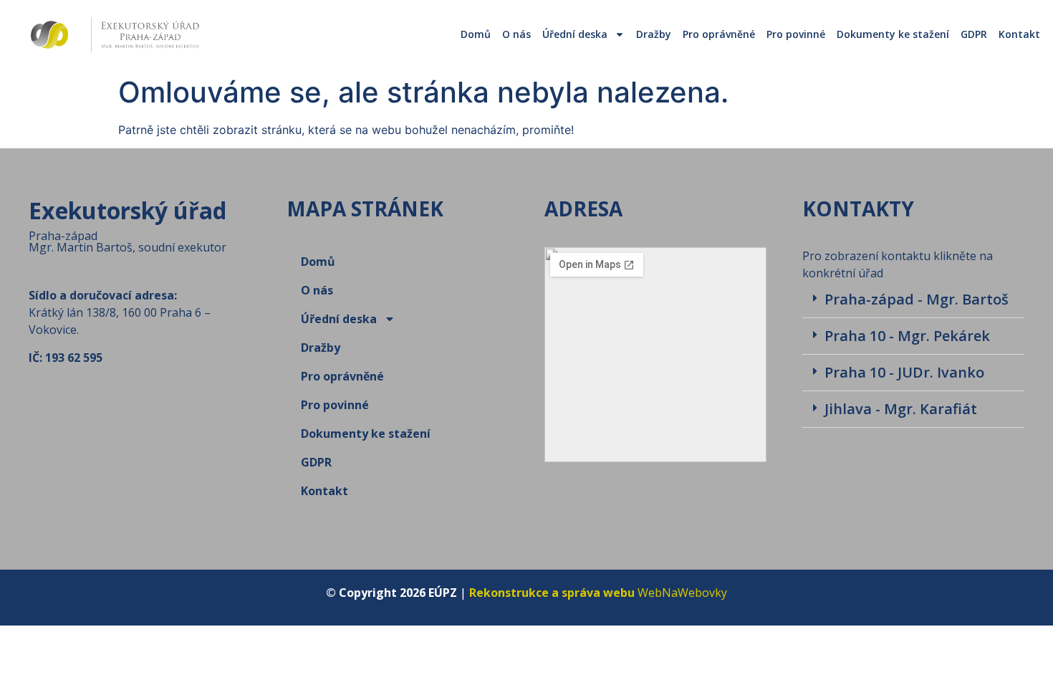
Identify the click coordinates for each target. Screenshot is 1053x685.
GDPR (974, 34)
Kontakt (1019, 34)
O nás (516, 34)
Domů (476, 34)
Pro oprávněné (719, 34)
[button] (913, 300)
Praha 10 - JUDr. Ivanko (904, 372)
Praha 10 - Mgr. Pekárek (907, 335)
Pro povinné (795, 34)
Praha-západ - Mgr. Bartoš (916, 299)
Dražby (653, 34)
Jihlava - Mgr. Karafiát (900, 408)
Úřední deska (574, 34)
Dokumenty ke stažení (893, 34)
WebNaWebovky (598, 592)
